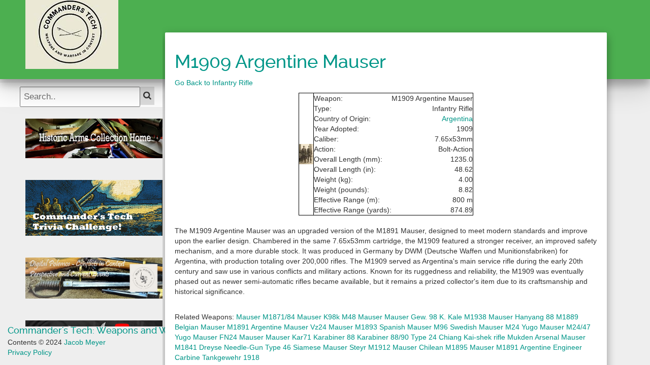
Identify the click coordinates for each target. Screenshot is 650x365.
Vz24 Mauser (331, 327)
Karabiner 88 (334, 337)
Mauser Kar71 (288, 337)
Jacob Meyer (85, 342)
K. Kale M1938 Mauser (476, 317)
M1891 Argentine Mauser (267, 327)
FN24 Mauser (241, 337)
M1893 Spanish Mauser (393, 327)
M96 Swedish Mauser (468, 327)
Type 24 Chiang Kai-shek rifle (458, 337)
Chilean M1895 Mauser (456, 347)
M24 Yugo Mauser (534, 327)
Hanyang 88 (534, 317)
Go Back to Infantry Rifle (214, 83)
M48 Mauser (362, 317)
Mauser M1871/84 (265, 317)
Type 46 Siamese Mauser (306, 347)
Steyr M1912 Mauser (383, 347)
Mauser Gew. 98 (410, 317)
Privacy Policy (30, 352)
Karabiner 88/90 (383, 337)
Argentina (457, 119)
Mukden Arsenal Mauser (546, 337)
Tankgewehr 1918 (230, 357)
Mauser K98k (318, 317)
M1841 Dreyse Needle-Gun (219, 347)
